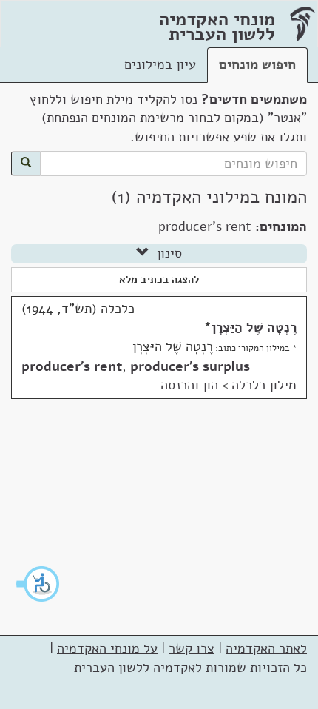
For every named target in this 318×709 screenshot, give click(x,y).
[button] (38, 583)
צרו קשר (191, 648)
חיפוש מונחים (257, 64)
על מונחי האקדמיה (107, 648)
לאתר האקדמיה (266, 648)
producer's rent (71, 366)
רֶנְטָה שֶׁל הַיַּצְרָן (254, 327)
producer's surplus (190, 366)
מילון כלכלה (264, 385)
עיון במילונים (160, 64)
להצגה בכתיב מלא (159, 279)
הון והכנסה (189, 385)
